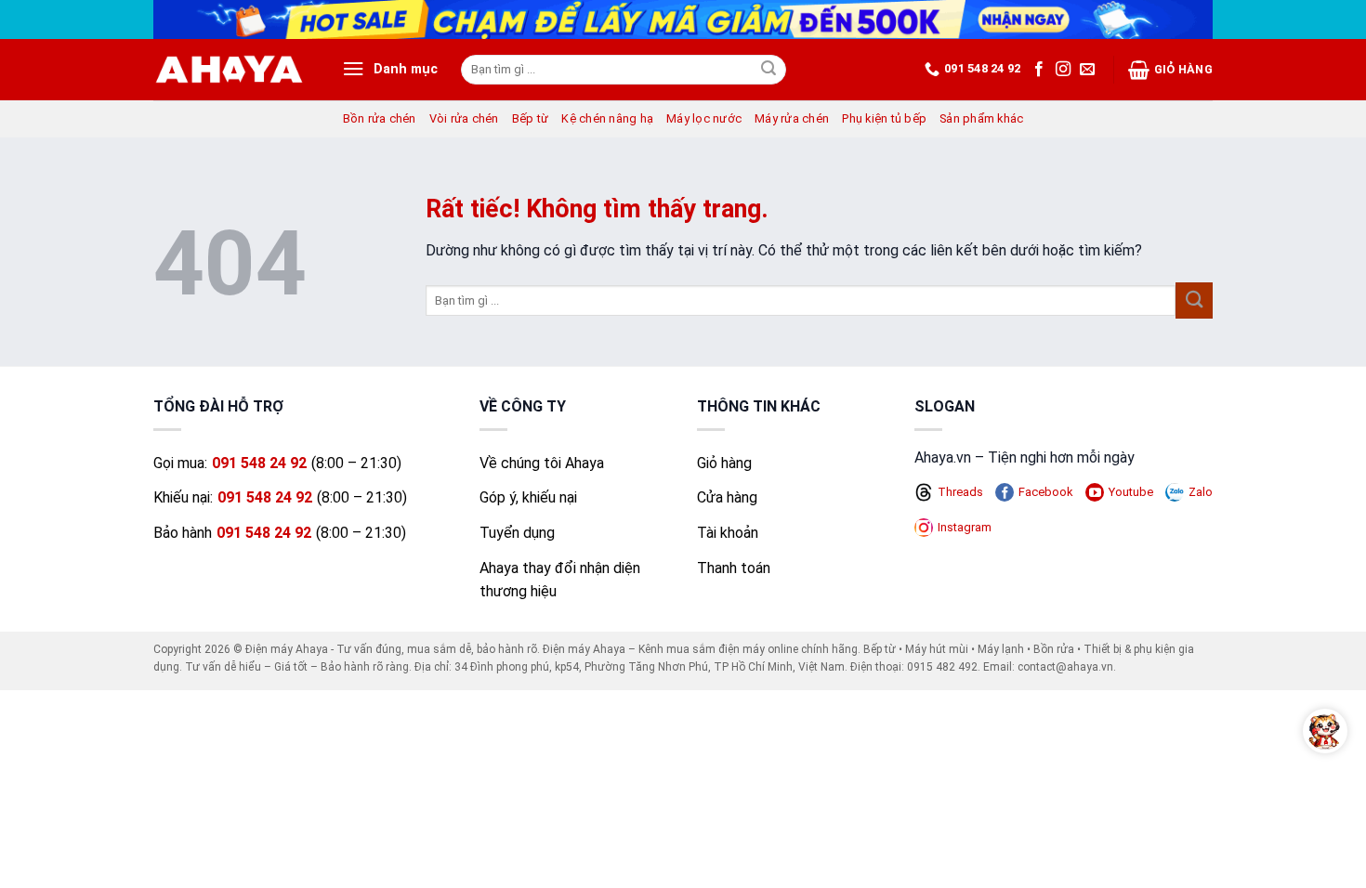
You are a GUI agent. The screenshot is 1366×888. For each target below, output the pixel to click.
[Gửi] (769, 69)
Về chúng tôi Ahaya (541, 463)
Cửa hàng (727, 497)
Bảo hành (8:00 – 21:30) (279, 533)
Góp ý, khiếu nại (528, 497)
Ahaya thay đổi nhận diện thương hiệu (559, 580)
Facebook (1045, 492)
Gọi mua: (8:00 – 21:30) (277, 463)
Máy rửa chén (792, 118)
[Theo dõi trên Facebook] (1038, 69)
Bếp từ (530, 118)
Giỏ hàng (1183, 69)
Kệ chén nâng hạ (607, 118)
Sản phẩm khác (981, 118)
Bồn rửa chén (379, 118)
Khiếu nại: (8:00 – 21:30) (280, 497)
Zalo (1201, 492)
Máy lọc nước (704, 118)
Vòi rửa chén (464, 118)
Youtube (1131, 492)
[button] (390, 69)
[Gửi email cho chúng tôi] (1087, 69)
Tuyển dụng (517, 533)
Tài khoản (727, 533)
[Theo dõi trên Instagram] (1063, 69)
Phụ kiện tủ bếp (884, 118)
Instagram (965, 527)
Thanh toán (733, 568)
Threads (960, 492)
